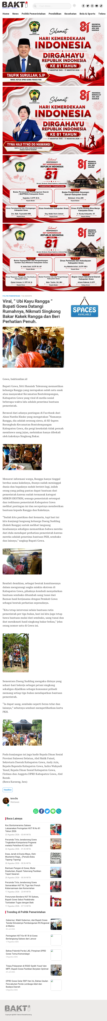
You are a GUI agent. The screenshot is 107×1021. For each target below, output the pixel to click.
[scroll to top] (101, 1016)
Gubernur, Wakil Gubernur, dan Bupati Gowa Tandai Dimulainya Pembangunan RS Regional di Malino (27, 923)
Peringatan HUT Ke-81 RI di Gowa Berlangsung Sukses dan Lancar (21, 937)
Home (6, 14)
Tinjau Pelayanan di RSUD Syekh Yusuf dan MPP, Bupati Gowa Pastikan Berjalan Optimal (27, 967)
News (15, 14)
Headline (7, 790)
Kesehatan (70, 14)
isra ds (14, 798)
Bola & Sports (87, 14)
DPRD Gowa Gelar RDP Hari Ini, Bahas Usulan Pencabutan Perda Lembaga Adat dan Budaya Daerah (27, 984)
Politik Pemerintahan (34, 14)
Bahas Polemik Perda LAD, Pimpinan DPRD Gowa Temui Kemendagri (26, 952)
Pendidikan (55, 14)
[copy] (58, 811)
